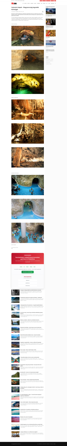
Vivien (14, 11)
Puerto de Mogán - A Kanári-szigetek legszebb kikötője (29, 379)
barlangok (51, 60)
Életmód (44, 3)
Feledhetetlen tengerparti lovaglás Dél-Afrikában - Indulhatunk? (31, 297)
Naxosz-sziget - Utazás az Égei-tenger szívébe (28, 349)
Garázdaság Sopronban (49, 46)
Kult (47, 3)
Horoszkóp (52, 3)
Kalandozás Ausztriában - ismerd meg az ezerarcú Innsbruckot (30, 327)
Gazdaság (32, 3)
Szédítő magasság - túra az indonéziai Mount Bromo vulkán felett (31, 424)
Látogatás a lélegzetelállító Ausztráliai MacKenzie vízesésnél (30, 290)
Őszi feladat (48, 37)
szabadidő (17, 11)
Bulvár (35, 3)
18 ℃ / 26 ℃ (13, 0)
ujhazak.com (27, 280)
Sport (49, 3)
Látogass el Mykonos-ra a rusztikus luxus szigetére (28, 431)
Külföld (28, 3)
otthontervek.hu (28, 285)
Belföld (25, 3)
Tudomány (38, 3)
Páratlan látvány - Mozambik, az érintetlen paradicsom (29, 409)
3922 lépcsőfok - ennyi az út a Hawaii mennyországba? (29, 372)
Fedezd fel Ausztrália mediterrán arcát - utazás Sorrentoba (30, 334)
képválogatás (48, 62)
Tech (41, 3)
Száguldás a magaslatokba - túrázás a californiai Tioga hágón (30, 342)
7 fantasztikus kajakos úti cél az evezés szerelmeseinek (29, 357)
